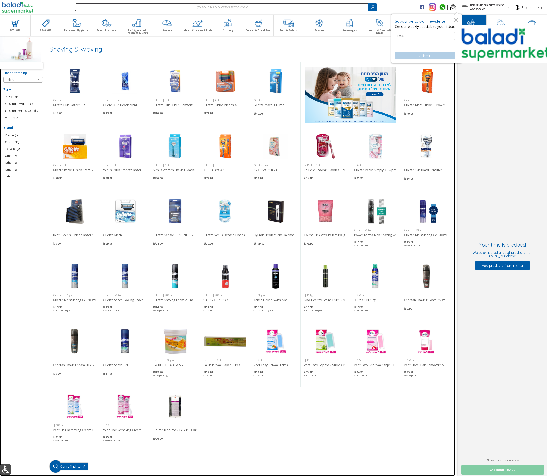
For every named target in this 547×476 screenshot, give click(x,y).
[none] (75, 94)
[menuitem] (15, 25)
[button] (453, 7)
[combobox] (226, 7)
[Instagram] (432, 7)
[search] (372, 7)
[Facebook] (422, 7)
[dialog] (426, 38)
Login (540, 7)
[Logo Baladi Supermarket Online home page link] (17, 7)
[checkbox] (23, 97)
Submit (424, 56)
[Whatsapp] (442, 7)
